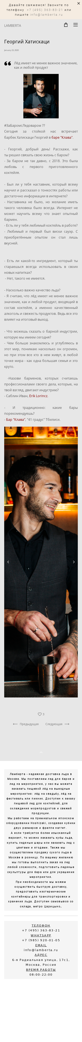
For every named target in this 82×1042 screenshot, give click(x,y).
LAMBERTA (12, 25)
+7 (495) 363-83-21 (45, 10)
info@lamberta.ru (46, 15)
